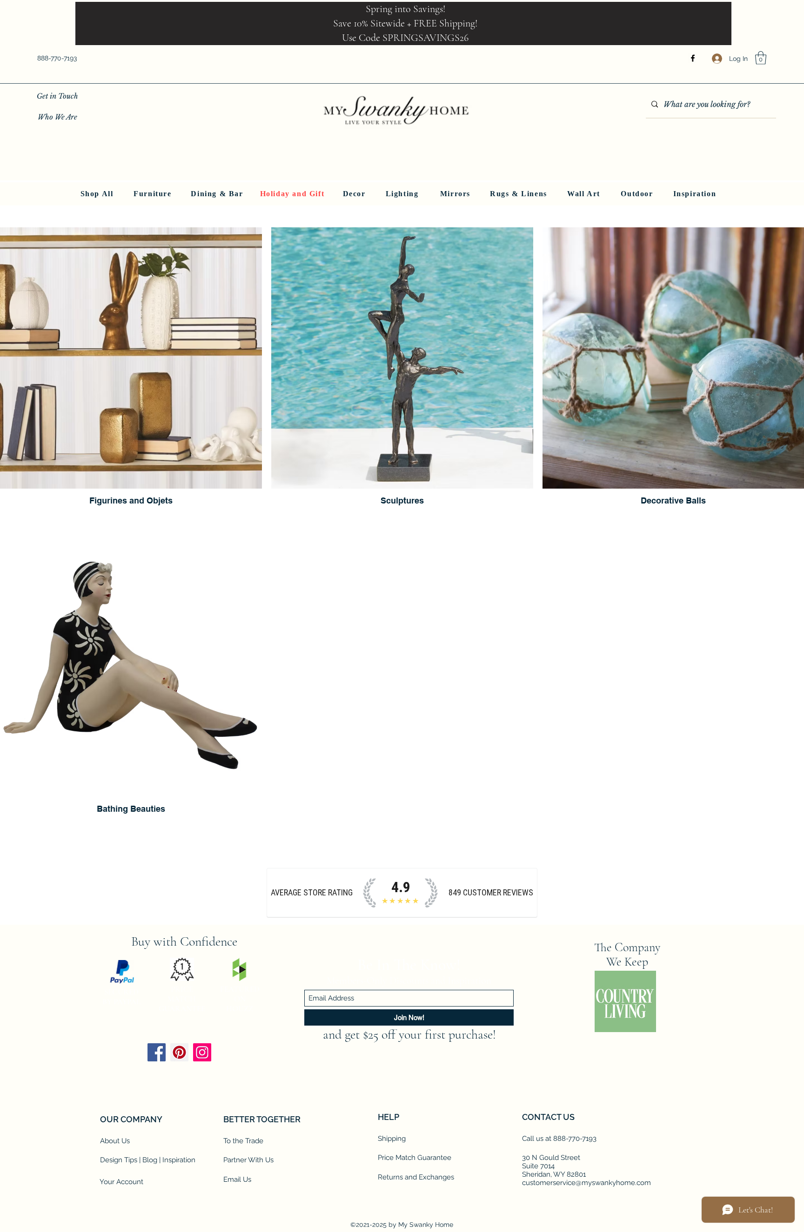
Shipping (392, 1138)
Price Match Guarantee (414, 1157)
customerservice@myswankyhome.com (586, 1183)
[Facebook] (692, 58)
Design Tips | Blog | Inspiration (147, 1160)
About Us (115, 1141)
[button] (760, 58)
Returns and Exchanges (416, 1177)
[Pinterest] (179, 1052)
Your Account (121, 1182)
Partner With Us (248, 1160)
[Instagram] (202, 1052)
